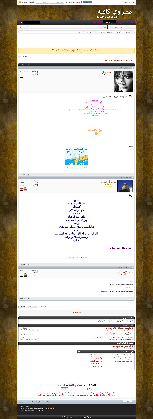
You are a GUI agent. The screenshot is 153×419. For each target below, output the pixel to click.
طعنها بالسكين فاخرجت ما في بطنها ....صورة (119, 333)
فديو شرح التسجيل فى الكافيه (77, 51)
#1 (20, 67)
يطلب (113, 346)
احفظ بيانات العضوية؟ (27, 2)
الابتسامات (98, 357)
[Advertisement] (76, 40)
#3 (20, 267)
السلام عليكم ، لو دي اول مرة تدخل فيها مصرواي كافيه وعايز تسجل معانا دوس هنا (76, 50)
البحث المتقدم (24, 26)
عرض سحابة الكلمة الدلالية (124, 348)
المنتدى (128, 32)
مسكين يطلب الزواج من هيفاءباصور (115, 60)
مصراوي (121, 22)
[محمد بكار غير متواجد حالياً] (123, 81)
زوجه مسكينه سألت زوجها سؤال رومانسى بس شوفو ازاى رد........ (112, 337)
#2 (20, 177)
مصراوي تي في (119, 32)
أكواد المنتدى (97, 354)
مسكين (126, 346)
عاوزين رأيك (76, 312)
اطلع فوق (22, 306)
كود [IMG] (99, 359)
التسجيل (78, 2)
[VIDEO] (96, 361)
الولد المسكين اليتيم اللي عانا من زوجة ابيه (119, 328)
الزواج (131, 346)
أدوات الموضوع (25, 64)
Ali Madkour (51, 408)
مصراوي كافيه (109, 22)
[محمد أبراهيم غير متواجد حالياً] (125, 186)
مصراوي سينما (107, 32)
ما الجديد (131, 22)
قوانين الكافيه (97, 366)
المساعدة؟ (129, 27)
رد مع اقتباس (23, 174)
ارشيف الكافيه (35, 401)
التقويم (122, 27)
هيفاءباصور (119, 346)
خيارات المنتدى (113, 27)
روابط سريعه (102, 27)
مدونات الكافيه (97, 22)
